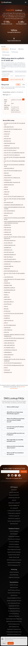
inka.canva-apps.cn (9, 301)
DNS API (14, 500)
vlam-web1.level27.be (9, 345)
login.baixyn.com (8, 249)
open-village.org (8, 329)
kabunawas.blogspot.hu (10, 254)
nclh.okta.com (7, 227)
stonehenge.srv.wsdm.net (10, 350)
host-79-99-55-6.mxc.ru (10, 150)
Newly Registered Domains (14, 549)
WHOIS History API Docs (14, 590)
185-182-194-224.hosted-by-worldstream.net (14, 165)
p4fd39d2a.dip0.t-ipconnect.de (12, 182)
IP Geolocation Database (14, 539)
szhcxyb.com (7, 327)
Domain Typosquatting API (14, 521)
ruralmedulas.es (8, 352)
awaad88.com (7, 247)
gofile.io (6, 187)
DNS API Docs (14, 595)
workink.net (7, 145)
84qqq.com (7, 268)
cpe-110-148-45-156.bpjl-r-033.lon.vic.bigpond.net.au (14, 237)
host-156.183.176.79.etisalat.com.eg (13, 129)
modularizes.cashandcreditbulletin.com (13, 204)
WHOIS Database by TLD (14, 565)
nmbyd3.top (7, 283)
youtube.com (5, 75)
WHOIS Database (14, 531)
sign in (2, 88)
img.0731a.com (7, 304)
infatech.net (7, 131)
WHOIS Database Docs (14, 624)
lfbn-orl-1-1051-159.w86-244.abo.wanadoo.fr (14, 199)
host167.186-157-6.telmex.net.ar (12, 177)
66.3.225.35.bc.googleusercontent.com (14, 365)
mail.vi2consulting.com (9, 143)
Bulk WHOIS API (14, 523)
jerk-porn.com (7, 138)
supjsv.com (6, 191)
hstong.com (7, 370)
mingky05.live (7, 225)
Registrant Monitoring (14, 577)
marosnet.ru (7, 315)
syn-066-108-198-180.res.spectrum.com (14, 338)
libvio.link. (6, 308)
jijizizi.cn (6, 215)
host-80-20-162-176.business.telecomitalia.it (14, 158)
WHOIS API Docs (14, 585)
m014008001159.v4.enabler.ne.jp (12, 261)
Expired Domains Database (14, 552)
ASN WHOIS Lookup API (14, 518)
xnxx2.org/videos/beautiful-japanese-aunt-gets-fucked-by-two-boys (14, 222)
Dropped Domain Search (14, 554)
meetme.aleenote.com (9, 245)
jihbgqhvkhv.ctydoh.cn (9, 287)
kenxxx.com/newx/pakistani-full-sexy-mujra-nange (14, 207)
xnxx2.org (6, 332)
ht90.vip (6, 189)
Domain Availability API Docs (14, 598)
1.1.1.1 (11, 75)
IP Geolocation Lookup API (14, 510)
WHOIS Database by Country (14, 560)
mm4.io (6, 367)
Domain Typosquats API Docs (14, 600)
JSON (23, 84)
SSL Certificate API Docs (14, 603)
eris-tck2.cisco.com (9, 252)
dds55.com (7, 297)
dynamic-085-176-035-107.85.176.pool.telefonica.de (14, 360)
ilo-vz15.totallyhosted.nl (10, 325)
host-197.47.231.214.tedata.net (12, 155)
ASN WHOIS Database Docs (14, 634)
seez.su (6, 306)
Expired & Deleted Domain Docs (14, 621)
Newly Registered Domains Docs (14, 618)
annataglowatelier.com (9, 290)
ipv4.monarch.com (8, 202)
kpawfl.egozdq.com (9, 184)
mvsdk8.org (7, 318)
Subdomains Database (14, 536)
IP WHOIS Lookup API (14, 516)
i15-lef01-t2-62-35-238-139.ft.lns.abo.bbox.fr (14, 123)
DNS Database (14, 534)
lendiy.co (6, 294)
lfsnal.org (6, 194)
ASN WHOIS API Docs (14, 616)
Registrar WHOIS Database (14, 562)
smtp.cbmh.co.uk (8, 213)
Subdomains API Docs (14, 605)
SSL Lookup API (14, 508)
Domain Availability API (14, 505)
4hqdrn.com (7, 292)
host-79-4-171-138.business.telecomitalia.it (14, 161)
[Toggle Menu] (25, 2)
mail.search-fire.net (9, 126)
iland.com (6, 173)
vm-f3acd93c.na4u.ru (9, 347)
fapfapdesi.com (8, 372)
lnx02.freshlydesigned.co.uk (11, 271)
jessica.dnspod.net (8, 354)
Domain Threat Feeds (14, 557)
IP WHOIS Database (14, 544)
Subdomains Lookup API (14, 503)
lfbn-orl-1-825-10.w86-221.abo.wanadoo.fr (14, 274)
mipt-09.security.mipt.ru (10, 259)
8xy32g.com (7, 311)
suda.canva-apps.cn (9, 168)
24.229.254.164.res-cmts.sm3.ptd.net (13, 313)
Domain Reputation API (14, 497)
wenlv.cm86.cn (7, 299)
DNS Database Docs (14, 626)
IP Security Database (14, 541)
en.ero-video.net (8, 242)
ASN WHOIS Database (14, 547)
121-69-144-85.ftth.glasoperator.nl (12, 363)
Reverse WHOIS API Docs (14, 592)
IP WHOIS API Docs (14, 613)
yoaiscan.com (7, 232)
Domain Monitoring (14, 572)
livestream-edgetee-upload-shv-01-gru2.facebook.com (14, 335)
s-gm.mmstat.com (8, 277)
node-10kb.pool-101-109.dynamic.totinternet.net (14, 280)
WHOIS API (14, 489)
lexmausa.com (7, 180)
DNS (18, 84)
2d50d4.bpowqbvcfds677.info (11, 148)
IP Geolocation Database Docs (14, 632)
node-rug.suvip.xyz (8, 320)
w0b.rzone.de (7, 229)
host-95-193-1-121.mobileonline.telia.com (14, 152)
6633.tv (6, 322)
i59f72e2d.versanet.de (9, 240)
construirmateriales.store (10, 340)
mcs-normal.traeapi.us (9, 210)
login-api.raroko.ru (8, 256)
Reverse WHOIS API (14, 495)
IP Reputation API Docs (14, 608)
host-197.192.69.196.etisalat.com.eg (13, 170)
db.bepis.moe (7, 141)
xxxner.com (7, 133)
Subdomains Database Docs (14, 629)
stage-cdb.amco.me (9, 342)
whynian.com (7, 357)
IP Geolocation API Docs (14, 611)
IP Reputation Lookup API (14, 513)
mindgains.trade (8, 285)
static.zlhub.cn (7, 175)
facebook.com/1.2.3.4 (20, 75)
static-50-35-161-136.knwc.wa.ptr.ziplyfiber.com (14, 218)
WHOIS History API (14, 492)
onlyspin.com (7, 264)
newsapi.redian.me (8, 266)
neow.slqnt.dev (8, 234)
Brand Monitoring (14, 574)
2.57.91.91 (6, 136)
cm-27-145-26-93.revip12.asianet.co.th (14, 196)
